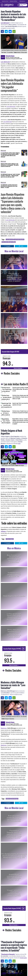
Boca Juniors (5, 242)
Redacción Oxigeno (10, 56)
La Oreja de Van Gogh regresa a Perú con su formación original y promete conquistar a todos (14, 617)
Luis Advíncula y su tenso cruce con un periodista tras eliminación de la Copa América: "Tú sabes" (9, 186)
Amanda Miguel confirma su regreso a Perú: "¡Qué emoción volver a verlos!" (14, 320)
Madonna (3, 728)
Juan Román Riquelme (19, 239)
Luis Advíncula (5, 62)
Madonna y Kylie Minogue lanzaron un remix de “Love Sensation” (14, 261)
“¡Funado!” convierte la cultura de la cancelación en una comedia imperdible (14, 336)
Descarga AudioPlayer (13, 1)
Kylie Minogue (15, 798)
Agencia (11, 242)
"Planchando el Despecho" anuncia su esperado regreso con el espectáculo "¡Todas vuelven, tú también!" (14, 277)
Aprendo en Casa (5, 1)
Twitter (21, 246)
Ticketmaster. (23, 958)
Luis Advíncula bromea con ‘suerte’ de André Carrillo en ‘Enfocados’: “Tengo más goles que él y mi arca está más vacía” (10, 175)
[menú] (2, 5)
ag (14, 242)
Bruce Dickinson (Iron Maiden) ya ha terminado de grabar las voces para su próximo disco (14, 558)
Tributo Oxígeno (9, 539)
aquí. (19, 443)
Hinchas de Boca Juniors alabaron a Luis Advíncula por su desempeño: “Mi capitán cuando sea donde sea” (10, 165)
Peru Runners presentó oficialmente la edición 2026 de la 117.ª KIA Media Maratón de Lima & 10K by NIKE (14, 299)
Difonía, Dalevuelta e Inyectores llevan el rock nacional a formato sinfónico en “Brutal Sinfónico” (14, 633)
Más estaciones (22, 1)
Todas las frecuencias (18, 368)
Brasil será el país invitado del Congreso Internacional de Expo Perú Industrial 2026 (14, 818)
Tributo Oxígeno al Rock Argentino (14, 596)
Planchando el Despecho (8, 954)
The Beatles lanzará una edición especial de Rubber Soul (14, 574)
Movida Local (3, 150)
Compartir (8, 246)
